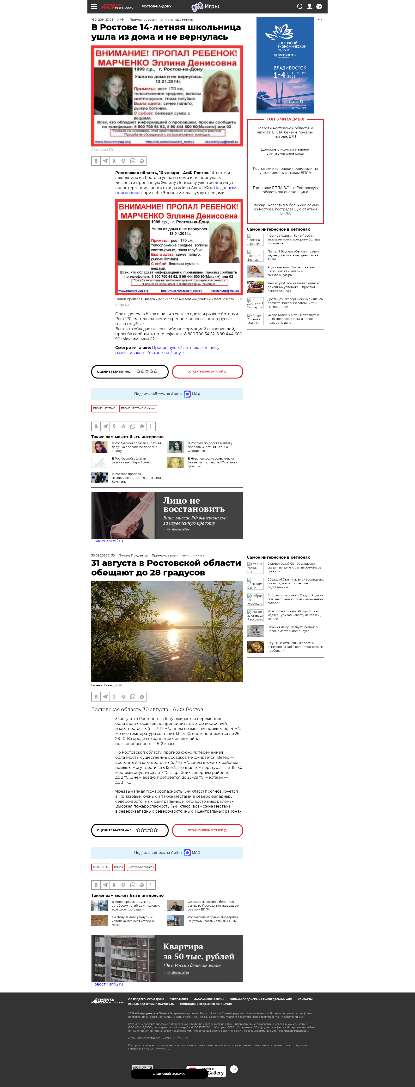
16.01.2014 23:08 (102, 19)
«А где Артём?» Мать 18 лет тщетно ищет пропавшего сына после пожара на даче (294, 318)
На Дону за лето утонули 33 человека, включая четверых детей (133, 921)
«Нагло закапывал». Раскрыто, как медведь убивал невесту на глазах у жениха (294, 615)
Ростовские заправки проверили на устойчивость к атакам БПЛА (285, 171)
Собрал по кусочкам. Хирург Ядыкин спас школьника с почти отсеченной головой (295, 599)
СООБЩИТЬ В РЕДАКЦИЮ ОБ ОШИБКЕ (206, 1004)
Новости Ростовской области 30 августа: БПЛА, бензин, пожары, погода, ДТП (285, 132)
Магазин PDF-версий (209, 999)
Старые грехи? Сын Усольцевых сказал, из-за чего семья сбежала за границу (294, 567)
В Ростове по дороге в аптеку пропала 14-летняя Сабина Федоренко (210, 447)
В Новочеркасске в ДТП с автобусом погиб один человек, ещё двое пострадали (136, 905)
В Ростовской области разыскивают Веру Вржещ (131, 460)
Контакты (305, 999)
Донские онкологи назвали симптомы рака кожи (285, 151)
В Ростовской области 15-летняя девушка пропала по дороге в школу (136, 447)
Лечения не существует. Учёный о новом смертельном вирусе (293, 629)
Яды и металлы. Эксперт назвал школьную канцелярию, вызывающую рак (291, 271)
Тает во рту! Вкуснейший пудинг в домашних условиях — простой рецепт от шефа (293, 287)
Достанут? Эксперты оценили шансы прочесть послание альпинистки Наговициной (295, 303)
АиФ (118, 685)
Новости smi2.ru (107, 541)
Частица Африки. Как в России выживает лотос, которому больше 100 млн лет (294, 239)
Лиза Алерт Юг (102, 149)
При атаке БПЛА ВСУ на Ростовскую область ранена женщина (285, 190)
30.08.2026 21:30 (103, 555)
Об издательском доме (146, 999)
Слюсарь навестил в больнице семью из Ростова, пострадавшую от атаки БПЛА (285, 209)
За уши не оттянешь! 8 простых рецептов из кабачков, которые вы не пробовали (295, 646)
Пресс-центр (179, 999)
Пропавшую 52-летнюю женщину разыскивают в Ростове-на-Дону (167, 350)
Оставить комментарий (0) (207, 371)
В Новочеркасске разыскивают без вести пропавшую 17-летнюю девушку (212, 462)
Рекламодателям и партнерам (151, 1004)
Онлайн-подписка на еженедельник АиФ (261, 999)
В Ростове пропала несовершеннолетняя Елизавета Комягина (136, 477)
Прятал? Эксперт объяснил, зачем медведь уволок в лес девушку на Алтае (293, 255)
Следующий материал (169, 1073)
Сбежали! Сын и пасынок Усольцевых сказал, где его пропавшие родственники (296, 583)
